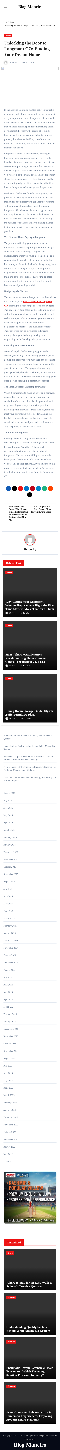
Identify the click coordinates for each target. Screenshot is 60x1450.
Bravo (12, 613)
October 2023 (9, 1043)
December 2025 (10, 852)
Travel (10, 1253)
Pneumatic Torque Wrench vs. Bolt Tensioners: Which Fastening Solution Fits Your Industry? (29, 1371)
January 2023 (9, 1110)
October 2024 (9, 955)
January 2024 (9, 1021)
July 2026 (7, 800)
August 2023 (9, 1058)
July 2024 (7, 977)
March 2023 (9, 1095)
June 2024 (8, 985)
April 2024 (8, 999)
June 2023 (8, 1073)
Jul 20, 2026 (25, 666)
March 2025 (9, 918)
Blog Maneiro (30, 6)
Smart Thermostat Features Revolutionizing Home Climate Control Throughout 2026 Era (25, 658)
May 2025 (8, 903)
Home (8, 36)
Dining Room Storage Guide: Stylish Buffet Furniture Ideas (29, 712)
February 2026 (10, 837)
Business (11, 1297)
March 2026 (9, 830)
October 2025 (9, 867)
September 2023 (10, 1051)
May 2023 (8, 1080)
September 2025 (10, 874)
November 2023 (10, 1036)
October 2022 (9, 1132)
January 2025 (9, 933)
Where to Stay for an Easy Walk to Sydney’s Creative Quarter (29, 1284)
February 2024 (10, 1014)
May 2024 (8, 992)
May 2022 (8, 1154)
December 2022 (10, 1117)
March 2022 (9, 1161)
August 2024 (9, 970)
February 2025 (10, 926)
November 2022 (10, 1124)
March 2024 (9, 1007)
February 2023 (10, 1102)
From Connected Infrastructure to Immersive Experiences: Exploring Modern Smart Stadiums (29, 1415)
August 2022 (9, 1147)
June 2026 (8, 808)
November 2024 (10, 948)
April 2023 (8, 1088)
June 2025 (8, 896)
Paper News (48, 1435)
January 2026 (9, 845)
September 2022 (10, 1139)
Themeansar (29, 1439)
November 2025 (10, 859)
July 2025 (7, 889)
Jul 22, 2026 (25, 613)
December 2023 (10, 1029)
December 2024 (10, 940)
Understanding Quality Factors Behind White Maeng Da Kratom (28, 1328)
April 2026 (8, 822)
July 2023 (7, 1066)
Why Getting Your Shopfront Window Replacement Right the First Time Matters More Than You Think (29, 605)
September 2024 (10, 962)
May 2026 (8, 815)
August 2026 (9, 793)
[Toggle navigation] (5, 7)
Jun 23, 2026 (25, 718)
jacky (14, 62)
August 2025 (9, 881)
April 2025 (8, 911)
